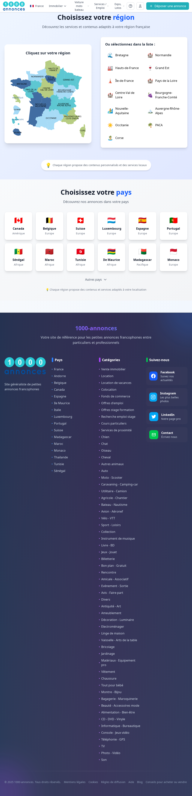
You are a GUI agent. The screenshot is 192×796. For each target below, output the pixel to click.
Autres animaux (112, 464)
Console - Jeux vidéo (115, 733)
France (59, 369)
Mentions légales (75, 782)
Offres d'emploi (112, 403)
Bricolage (108, 647)
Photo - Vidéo (110, 753)
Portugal (60, 423)
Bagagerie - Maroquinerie (119, 699)
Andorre (60, 376)
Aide (131, 782)
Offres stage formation (117, 410)
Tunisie (59, 464)
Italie (57, 410)
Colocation (108, 389)
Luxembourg (63, 417)
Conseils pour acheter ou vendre (166, 782)
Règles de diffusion (113, 782)
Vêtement (108, 672)
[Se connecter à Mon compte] (130, 6)
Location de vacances (116, 383)
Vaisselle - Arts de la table (119, 640)
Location (107, 376)
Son (104, 760)
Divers (105, 599)
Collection (108, 532)
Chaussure (108, 678)
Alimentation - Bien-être (118, 712)
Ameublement (111, 613)
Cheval (106, 457)
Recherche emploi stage (118, 417)
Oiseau (106, 450)
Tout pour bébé (112, 685)
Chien (105, 437)
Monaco (60, 450)
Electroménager (112, 626)
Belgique (60, 383)
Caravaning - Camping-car (119, 484)
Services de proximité (116, 430)
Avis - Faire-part (112, 593)
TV (103, 746)
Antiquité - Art (111, 606)
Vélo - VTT (108, 518)
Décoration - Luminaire (117, 620)
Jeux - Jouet (109, 552)
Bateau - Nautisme (114, 505)
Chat (104, 444)
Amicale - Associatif (114, 579)
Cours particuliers (114, 423)
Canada (59, 389)
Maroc (58, 444)
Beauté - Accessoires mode (120, 705)
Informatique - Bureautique (120, 726)
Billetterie (108, 559)
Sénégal (59, 471)
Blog (140, 782)
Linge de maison (112, 633)
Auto (104, 471)
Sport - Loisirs (111, 525)
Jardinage (108, 654)
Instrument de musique (118, 538)
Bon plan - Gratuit (113, 566)
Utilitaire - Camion (114, 491)
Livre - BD (108, 545)
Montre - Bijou (111, 692)
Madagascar (63, 437)
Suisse (58, 430)
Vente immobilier (113, 369)
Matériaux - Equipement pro (118, 662)
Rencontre (108, 572)
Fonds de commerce (115, 396)
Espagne (60, 396)
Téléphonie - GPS (113, 739)
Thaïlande (61, 457)
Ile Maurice (62, 403)
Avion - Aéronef (112, 511)
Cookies (93, 782)
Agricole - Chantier (114, 498)
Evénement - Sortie (114, 586)
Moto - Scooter (111, 477)
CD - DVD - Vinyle (113, 719)
